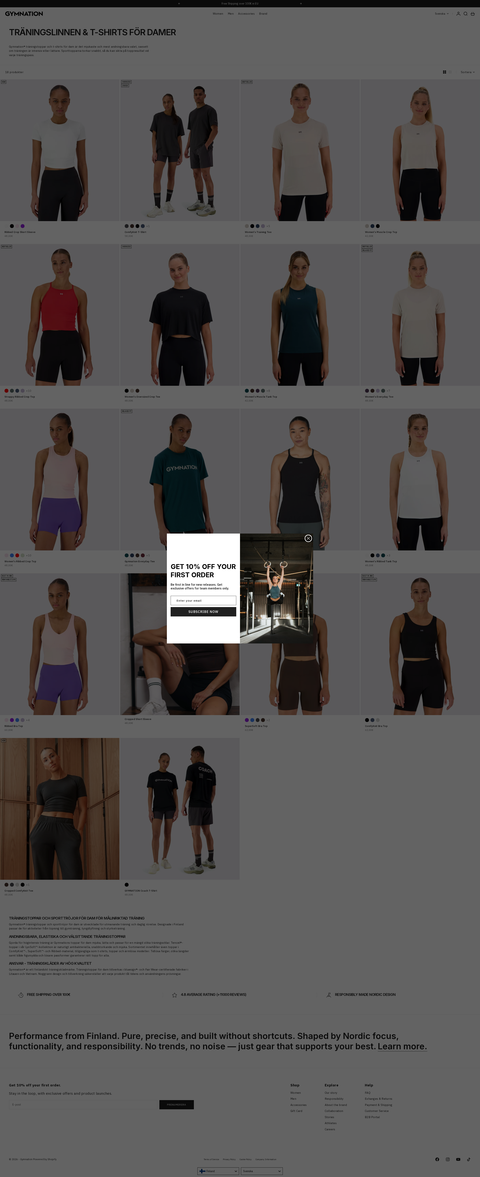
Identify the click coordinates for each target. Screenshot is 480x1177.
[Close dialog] (308, 538)
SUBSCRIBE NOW (203, 612)
